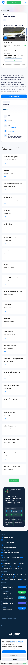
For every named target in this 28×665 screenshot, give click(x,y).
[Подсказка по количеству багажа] (7, 49)
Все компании (13, 481)
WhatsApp (14, 518)
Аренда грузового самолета (11, 553)
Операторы (10, 7)
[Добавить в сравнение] (23, 49)
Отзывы (22, 566)
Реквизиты (6, 571)
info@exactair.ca (12, 126)
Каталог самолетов (9, 580)
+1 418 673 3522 (11, 121)
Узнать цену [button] (13, 59)
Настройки (13, 659)
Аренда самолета (8, 540)
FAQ (5, 585)
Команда (15, 566)
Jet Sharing (7, 558)
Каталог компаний (8, 582)
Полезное (4, 577)
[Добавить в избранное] (23, 45)
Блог (11, 587)
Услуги (3, 538)
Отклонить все (13, 655)
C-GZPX (10, 42)
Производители (20, 582)
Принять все (13, 652)
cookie (11, 641)
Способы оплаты (16, 571)
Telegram (15, 514)
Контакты (14, 569)
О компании (7, 566)
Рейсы (5, 587)
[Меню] (24, 2)
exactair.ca (10, 131)
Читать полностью (13, 95)
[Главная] (2, 2)
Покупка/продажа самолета (11, 555)
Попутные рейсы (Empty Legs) (13, 560)
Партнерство (7, 574)
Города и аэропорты (14, 585)
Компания (4, 564)
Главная (3, 7)
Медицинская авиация (10, 550)
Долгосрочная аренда (9, 543)
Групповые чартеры (9, 545)
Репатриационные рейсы (10, 548)
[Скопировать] (13, 120)
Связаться (13, 2)
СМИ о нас (6, 569)
